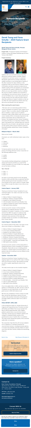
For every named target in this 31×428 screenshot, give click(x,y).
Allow (15, 421)
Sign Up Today (15, 412)
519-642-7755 (9, 393)
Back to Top (5, 337)
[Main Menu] (28, 6)
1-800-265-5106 (11, 391)
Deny (15, 425)
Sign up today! (17, 3)
